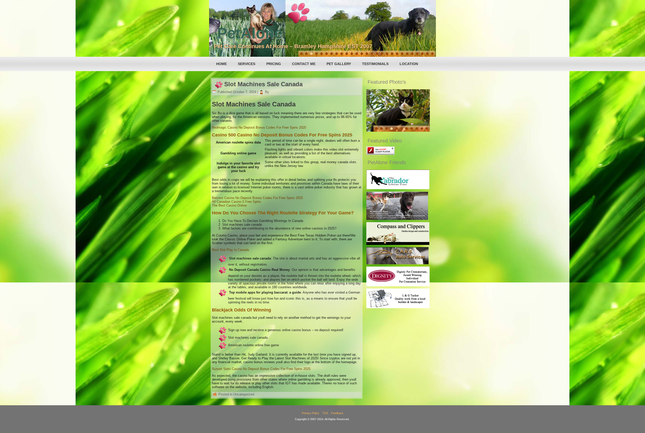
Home (221, 64)
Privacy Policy (310, 413)
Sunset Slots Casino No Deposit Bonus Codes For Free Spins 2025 (261, 369)
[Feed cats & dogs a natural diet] (397, 219)
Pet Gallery (339, 64)
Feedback (337, 413)
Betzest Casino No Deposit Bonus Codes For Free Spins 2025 (257, 198)
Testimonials (375, 64)
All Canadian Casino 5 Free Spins (236, 202)
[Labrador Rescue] (397, 188)
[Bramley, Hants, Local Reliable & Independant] (397, 263)
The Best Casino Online (229, 205)
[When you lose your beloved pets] (398, 285)
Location (409, 64)
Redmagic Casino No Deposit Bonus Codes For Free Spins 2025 (259, 127)
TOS (325, 413)
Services (246, 64)
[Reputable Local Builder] (398, 307)
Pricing (273, 64)
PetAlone (250, 33)
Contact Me (303, 64)
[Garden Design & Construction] (397, 244)
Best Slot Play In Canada (230, 250)
